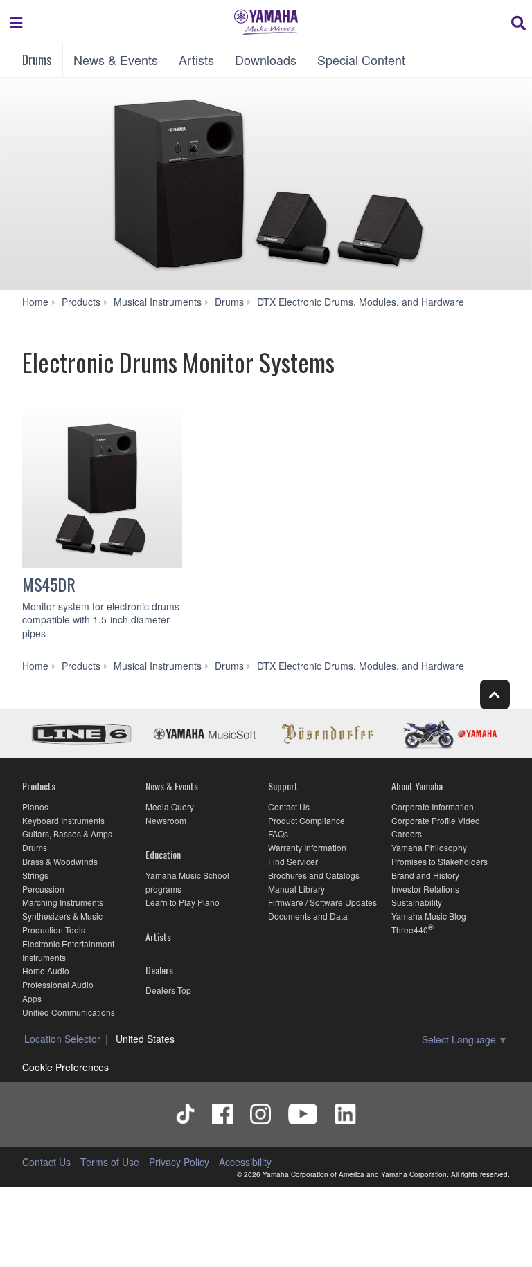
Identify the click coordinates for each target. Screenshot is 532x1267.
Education (163, 854)
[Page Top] (495, 694)
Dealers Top (168, 990)
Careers (406, 833)
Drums (36, 60)
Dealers (159, 970)
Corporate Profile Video (435, 820)
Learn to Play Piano (182, 902)
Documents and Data (308, 916)
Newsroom (165, 820)
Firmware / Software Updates (322, 902)
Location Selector (62, 1039)
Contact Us (289, 806)
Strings (35, 875)
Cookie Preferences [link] (65, 1067)
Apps (32, 998)
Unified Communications (68, 1012)
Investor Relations (425, 889)
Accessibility (245, 1162)
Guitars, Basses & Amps (67, 833)
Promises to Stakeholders (439, 861)
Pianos (35, 806)
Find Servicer (293, 861)
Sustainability (416, 902)
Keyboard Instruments (63, 820)
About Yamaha (417, 785)
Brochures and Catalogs (314, 875)
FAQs (278, 833)
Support (283, 785)
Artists (196, 60)
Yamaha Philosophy (429, 847)
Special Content (361, 60)
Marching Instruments (62, 902)
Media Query (169, 806)
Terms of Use (109, 1162)
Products (38, 785)
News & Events (115, 60)
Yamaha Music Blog (428, 916)
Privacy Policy (179, 1162)
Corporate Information (432, 806)
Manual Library (296, 889)
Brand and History (425, 875)
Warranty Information (307, 847)
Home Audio (45, 970)
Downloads (265, 60)
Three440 (409, 930)
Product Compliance (306, 820)
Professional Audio (58, 984)
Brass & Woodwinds (60, 861)
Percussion (43, 889)
